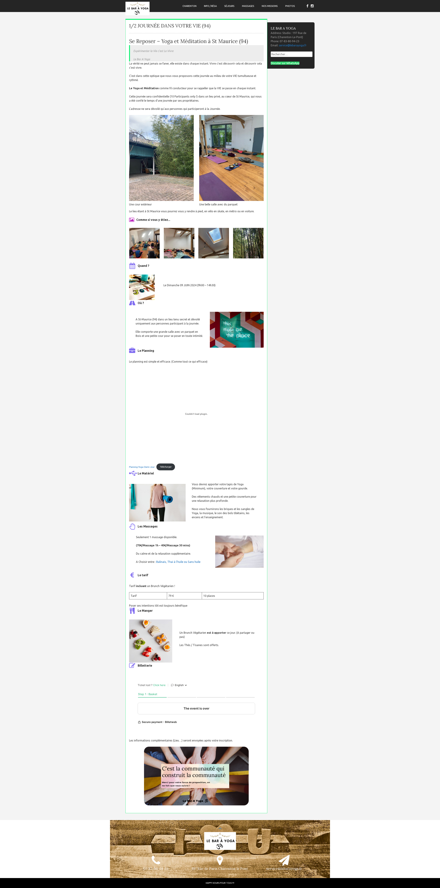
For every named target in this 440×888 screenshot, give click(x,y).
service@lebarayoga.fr (292, 45)
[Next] (256, 243)
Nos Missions (270, 6)
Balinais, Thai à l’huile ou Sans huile (178, 561)
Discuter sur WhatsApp (285, 63)
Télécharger (166, 467)
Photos (290, 6)
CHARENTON (189, 6)
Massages (248, 6)
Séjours (229, 6)
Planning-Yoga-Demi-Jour (142, 467)
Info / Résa (210, 6)
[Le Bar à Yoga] (137, 14)
